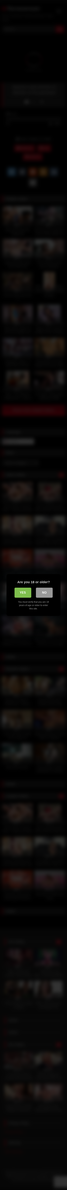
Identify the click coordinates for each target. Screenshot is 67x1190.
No (44, 592)
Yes (23, 592)
